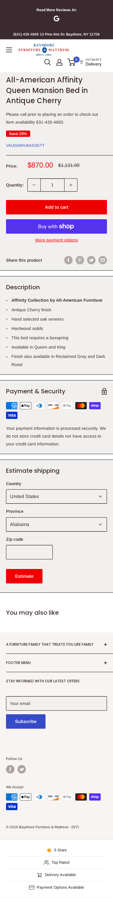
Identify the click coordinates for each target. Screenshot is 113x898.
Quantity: (15, 185)
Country (13, 483)
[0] (71, 62)
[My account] (59, 62)
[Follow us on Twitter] (21, 769)
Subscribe (25, 721)
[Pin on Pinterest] (80, 260)
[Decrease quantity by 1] (34, 185)
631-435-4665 (49, 122)
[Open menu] (9, 50)
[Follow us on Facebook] (10, 769)
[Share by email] (103, 260)
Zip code (14, 539)
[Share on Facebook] (68, 260)
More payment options (56, 240)
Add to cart (56, 207)
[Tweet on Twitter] (91, 260)
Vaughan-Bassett (25, 145)
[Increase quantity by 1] (70, 185)
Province (15, 511)
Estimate (24, 576)
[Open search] (47, 62)
